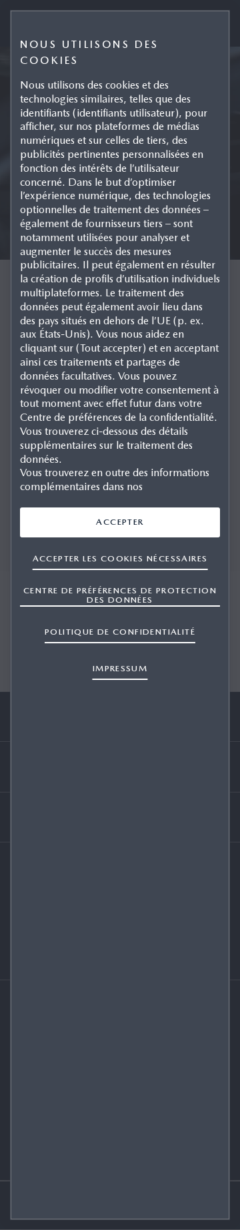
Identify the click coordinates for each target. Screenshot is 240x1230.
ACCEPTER (119, 522)
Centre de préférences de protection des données (120, 595)
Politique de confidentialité (120, 632)
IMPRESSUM (120, 668)
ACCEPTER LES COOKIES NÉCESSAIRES (120, 558)
